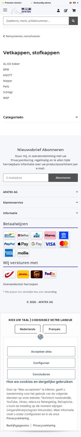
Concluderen (41, 374)
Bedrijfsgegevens (17, 425)
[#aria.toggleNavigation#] (5, 8)
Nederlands (27, 329)
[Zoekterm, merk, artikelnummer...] (73, 21)
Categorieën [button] (13, 117)
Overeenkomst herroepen (20, 284)
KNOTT (7, 75)
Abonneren (63, 178)
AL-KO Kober (11, 64)
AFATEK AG (46, 302)
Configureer (41, 363)
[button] (58, 10)
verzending (50, 291)
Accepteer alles (41, 351)
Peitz (6, 86)
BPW (6, 69)
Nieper (7, 81)
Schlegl (8, 92)
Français (54, 329)
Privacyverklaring (17, 418)
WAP (6, 98)
